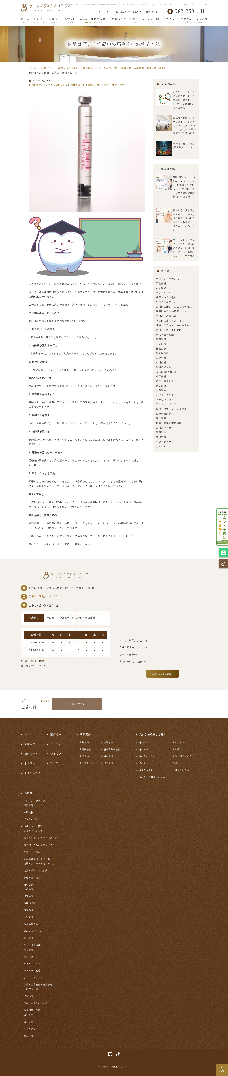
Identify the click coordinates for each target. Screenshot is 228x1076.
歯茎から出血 (146, 770)
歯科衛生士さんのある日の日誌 (48, 85)
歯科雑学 (120, 85)
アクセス (168, 20)
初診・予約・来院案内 (169, 330)
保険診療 (105, 85)
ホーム (25, 20)
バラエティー (163, 441)
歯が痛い (143, 742)
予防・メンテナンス (167, 278)
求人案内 (201, 20)
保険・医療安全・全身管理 (171, 409)
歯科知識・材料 (165, 427)
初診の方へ (119, 20)
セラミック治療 (165, 399)
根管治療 (161, 348)
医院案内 (55, 20)
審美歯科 (161, 385)
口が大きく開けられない (152, 777)
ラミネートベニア (166, 404)
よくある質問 (150, 20)
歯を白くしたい (147, 756)
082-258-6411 (43, 597)
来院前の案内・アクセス (170, 320)
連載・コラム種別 (166, 297)
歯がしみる (178, 742)
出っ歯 (142, 763)
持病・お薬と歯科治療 (169, 423)
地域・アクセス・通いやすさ (172, 325)
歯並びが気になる (182, 756)
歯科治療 (75, 85)
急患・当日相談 (165, 334)
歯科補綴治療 (163, 367)
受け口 (176, 763)
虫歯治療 (90, 85)
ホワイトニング (165, 395)
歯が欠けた (145, 749)
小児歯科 (161, 362)
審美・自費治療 (165, 381)
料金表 (134, 20)
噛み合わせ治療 (112, 749)
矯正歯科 (161, 376)
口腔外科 (161, 357)
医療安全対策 (163, 413)
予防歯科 (161, 283)
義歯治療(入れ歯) (166, 371)
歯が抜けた (178, 749)
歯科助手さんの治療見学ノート (174, 311)
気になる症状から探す (93, 20)
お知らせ (161, 446)
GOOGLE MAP (162, 674)
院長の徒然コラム (166, 302)
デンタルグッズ (165, 292)
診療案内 (70, 20)
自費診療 (161, 390)
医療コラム (185, 20)
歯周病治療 (162, 353)
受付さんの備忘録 (166, 316)
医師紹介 (39, 20)
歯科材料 (161, 437)
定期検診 (161, 288)
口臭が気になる (180, 770)
